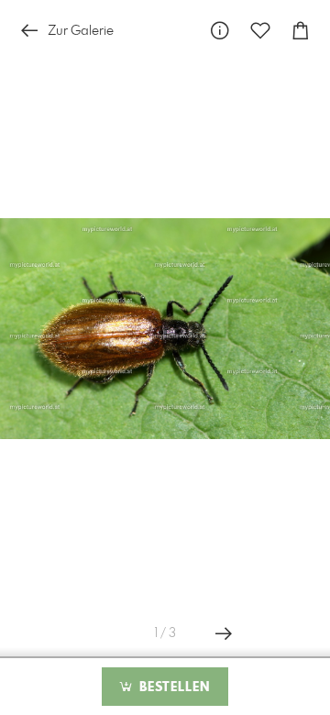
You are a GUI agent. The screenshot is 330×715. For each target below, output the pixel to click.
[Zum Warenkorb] (301, 30)
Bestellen (172, 687)
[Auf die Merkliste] (260, 30)
